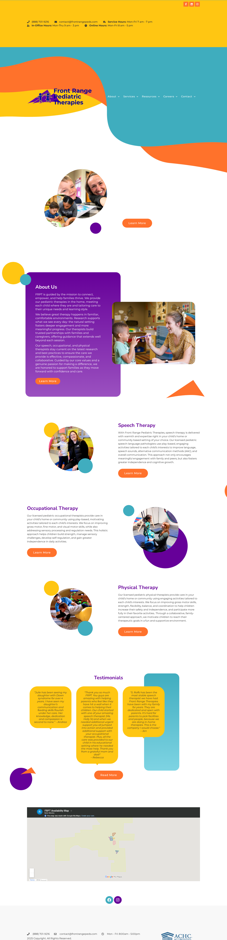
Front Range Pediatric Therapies (73, 96)
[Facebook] (109, 900)
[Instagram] (197, 4)
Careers (168, 96)
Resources (149, 96)
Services (129, 96)
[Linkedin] (191, 4)
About (112, 96)
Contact (186, 96)
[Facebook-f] (185, 4)
